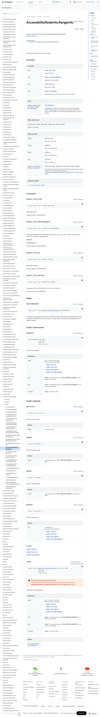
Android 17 (65, 684)
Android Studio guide (80, 687)
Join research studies (93, 693)
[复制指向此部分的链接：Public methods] (42, 401)
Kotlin (76, 29)
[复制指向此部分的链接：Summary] (36, 60)
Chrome (50, 706)
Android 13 (64, 694)
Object (34, 36)
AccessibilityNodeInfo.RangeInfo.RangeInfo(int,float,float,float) (66, 172)
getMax (47, 145)
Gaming (38, 684)
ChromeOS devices (54, 691)
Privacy (38, 694)
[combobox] (59, 1)
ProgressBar (53, 111)
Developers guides (79, 690)
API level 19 (80, 21)
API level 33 (80, 564)
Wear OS (51, 688)
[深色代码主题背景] (82, 204)
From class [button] (36, 185)
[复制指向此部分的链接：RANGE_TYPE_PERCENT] (46, 276)
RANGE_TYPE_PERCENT (51, 91)
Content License (67, 655)
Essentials (19, 2)
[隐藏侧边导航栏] (19, 714)
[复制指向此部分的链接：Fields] (33, 299)
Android (25, 684)
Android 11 (64, 699)
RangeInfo (49, 108)
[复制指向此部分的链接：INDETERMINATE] (40, 304)
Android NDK (78, 698)
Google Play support (93, 691)
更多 (40, 2)
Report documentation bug (93, 687)
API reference (6, 8)
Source (25, 692)
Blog (24, 697)
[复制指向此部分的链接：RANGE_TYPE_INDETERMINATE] (51, 222)
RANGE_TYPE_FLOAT (50, 70)
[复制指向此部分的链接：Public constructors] (46, 328)
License (30, 713)
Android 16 (65, 687)
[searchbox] (10, 13)
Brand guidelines (38, 713)
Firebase (57, 706)
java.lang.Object (30, 40)
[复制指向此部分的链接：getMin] (33, 471)
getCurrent (48, 138)
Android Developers (31, 16)
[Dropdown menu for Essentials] (24, 2)
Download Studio (79, 695)
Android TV (52, 696)
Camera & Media (40, 692)
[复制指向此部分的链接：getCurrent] (36, 407)
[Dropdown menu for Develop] (35, 2)
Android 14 (65, 692)
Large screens (52, 686)
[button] (10, 19)
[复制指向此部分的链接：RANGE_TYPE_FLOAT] (43, 199)
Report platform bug (93, 684)
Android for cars (53, 693)
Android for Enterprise (28, 687)
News (24, 694)
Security (25, 689)
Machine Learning (40, 687)
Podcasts (25, 699)
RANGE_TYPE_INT (49, 84)
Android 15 (65, 689)
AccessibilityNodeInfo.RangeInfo (33, 107)
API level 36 (80, 222)
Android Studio (90, 2)
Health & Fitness (40, 689)
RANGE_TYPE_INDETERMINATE (53, 77)
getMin (47, 152)
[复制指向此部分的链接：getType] (34, 505)
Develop (30, 2)
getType (47, 159)
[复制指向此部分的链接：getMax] (33, 437)
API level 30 (80, 333)
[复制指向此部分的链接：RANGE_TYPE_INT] (41, 253)
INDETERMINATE (49, 105)
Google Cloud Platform (69, 706)
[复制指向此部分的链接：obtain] (32, 562)
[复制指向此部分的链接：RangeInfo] (35, 333)
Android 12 (65, 697)
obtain (47, 166)
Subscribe (81, 713)
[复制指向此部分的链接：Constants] (37, 194)
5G (37, 697)
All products (81, 706)
